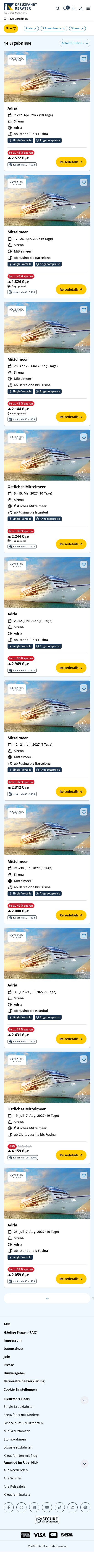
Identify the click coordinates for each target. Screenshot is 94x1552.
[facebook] (9, 1507)
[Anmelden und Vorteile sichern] (80, 8)
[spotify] (85, 1507)
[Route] (82, 94)
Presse (9, 1365)
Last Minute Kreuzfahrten (23, 1423)
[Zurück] (47, 1298)
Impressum (13, 1340)
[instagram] (34, 1507)
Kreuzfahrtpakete (17, 1494)
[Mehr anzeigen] (84, 1400)
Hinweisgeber (14, 1373)
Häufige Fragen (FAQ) (20, 1332)
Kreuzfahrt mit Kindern (21, 1415)
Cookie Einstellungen (20, 1389)
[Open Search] (57, 8)
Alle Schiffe (12, 1478)
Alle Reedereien (16, 1470)
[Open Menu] (88, 8)
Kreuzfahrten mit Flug (20, 1455)
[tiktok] (60, 1507)
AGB (7, 1324)
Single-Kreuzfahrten (19, 1406)
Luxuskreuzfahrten (18, 1447)
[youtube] (47, 1507)
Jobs (7, 1356)
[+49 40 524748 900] (73, 8)
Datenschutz (13, 1348)
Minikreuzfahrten (17, 1431)
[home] (5, 18)
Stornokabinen (15, 1439)
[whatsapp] (21, 1507)
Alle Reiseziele (15, 1486)
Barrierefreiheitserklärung (24, 1381)
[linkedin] (73, 1507)
